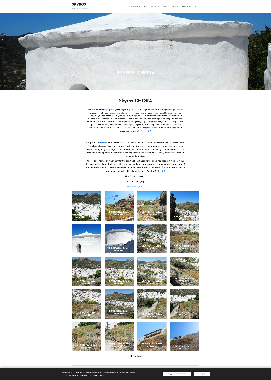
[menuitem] (133, 6)
